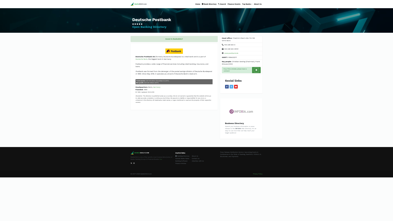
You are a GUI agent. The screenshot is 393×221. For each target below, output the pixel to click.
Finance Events (234, 4)
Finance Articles (180, 163)
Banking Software (181, 161)
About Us (258, 4)
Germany (156, 87)
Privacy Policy (257, 174)
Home (197, 4)
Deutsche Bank (141, 59)
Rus (161, 159)
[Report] (256, 70)
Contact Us (195, 158)
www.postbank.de (231, 53)
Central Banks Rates (182, 158)
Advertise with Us (198, 161)
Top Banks (246, 4)
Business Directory (234, 123)
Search (223, 4)
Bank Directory (209, 4)
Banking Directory (183, 156)
